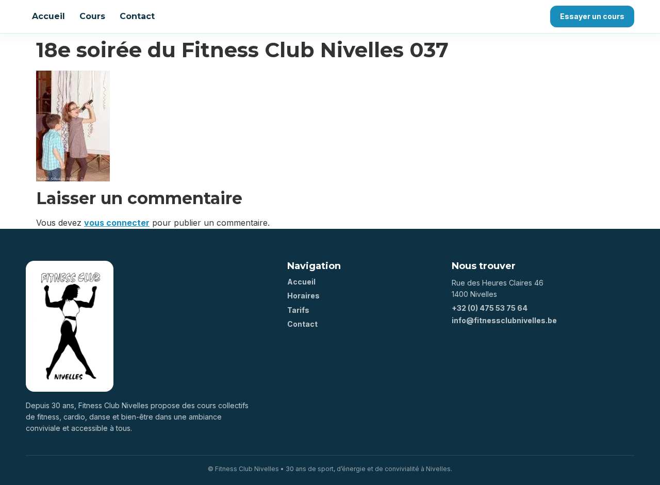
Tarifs (298, 310)
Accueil (48, 16)
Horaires (303, 295)
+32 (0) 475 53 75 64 (489, 308)
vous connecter (117, 223)
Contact (137, 16)
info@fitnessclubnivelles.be (504, 320)
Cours (92, 16)
